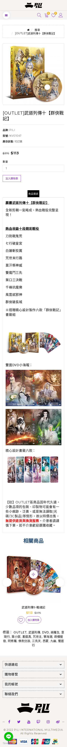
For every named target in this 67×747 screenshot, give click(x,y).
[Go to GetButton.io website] (8, 743)
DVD (45, 632)
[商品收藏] (21, 619)
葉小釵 (16, 636)
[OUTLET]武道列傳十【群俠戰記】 (35, 33)
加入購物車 (12, 178)
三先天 (36, 641)
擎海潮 (48, 636)
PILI (12, 130)
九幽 (53, 641)
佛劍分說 (24, 641)
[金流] (33, 741)
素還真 (26, 636)
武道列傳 (34, 632)
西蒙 (46, 641)
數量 (5, 161)
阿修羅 (12, 641)
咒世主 (37, 636)
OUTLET (20, 632)
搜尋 (37, 29)
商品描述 (33, 193)
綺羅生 (55, 632)
